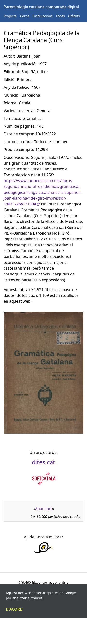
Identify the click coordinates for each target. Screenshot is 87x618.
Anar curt (43, 508)
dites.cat (43, 462)
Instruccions (43, 16)
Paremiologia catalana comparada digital (41, 6)
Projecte (10, 16)
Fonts (60, 16)
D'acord (14, 609)
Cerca (24, 16)
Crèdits (74, 16)
